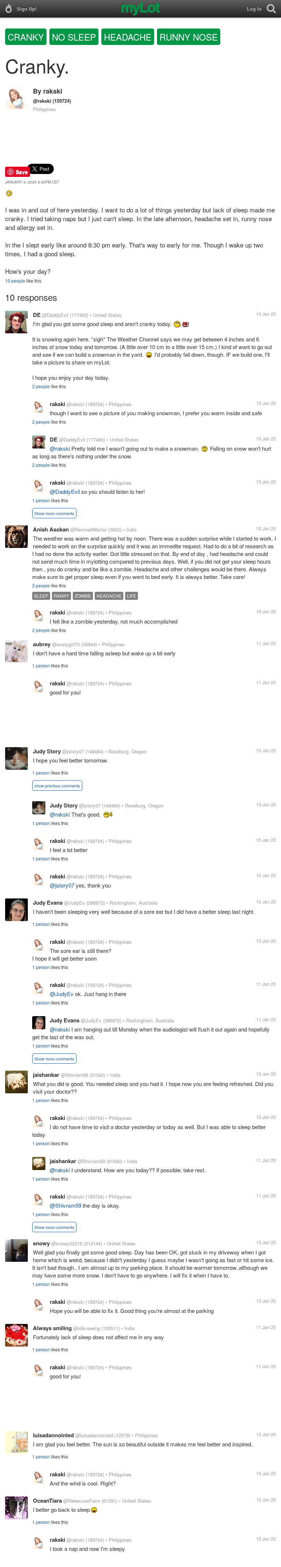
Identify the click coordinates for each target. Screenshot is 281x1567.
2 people (41, 386)
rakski (52, 91)
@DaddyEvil (55, 314)
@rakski (42, 100)
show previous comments (57, 785)
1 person (41, 500)
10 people (15, 280)
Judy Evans (48, 902)
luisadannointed (53, 1435)
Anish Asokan (51, 529)
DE (37, 315)
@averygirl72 (66, 644)
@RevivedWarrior (88, 529)
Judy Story (47, 751)
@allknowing (86, 1328)
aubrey (41, 644)
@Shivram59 (74, 1074)
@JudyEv (74, 902)
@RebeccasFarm (81, 1500)
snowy (41, 1243)
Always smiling (52, 1328)
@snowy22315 (66, 1243)
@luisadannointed (94, 1435)
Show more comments (54, 513)
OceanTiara (47, 1500)
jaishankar (46, 1075)
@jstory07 (73, 751)
